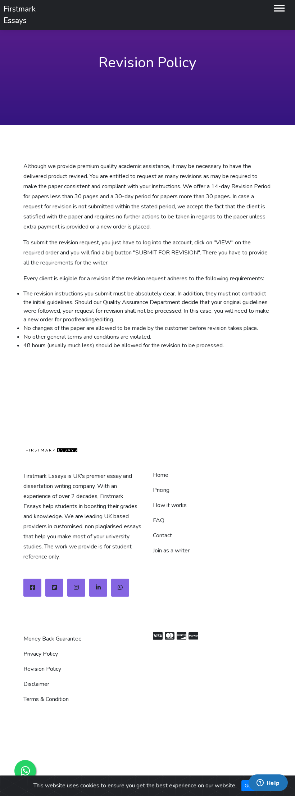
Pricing (161, 490)
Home (160, 475)
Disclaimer (36, 684)
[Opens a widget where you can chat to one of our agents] (268, 783)
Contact (162, 535)
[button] (278, 7)
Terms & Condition (46, 699)
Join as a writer (171, 551)
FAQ (158, 520)
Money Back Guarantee (52, 639)
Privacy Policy (40, 654)
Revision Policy (42, 669)
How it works (170, 505)
